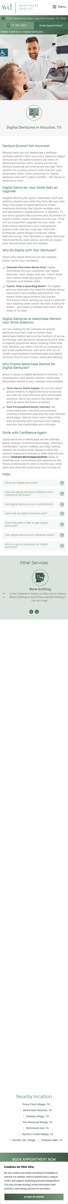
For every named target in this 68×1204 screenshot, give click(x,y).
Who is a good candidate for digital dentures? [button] (26, 546)
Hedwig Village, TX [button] (37, 1116)
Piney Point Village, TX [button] (36, 1104)
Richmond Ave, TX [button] (37, 1128)
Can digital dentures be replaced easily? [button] (30, 535)
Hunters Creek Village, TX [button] (37, 1134)
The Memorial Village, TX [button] (37, 1122)
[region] (34, 1183)
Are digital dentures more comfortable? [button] (29, 504)
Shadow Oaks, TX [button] (51, 1140)
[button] (4, 52)
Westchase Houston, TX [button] (37, 1110)
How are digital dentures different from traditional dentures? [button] (29, 493)
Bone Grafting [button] (34, 589)
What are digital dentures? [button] (21, 483)
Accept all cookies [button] (34, 1197)
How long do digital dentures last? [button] (26, 513)
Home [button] (4, 32)
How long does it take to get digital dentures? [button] (26, 524)
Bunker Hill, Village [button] (24, 1140)
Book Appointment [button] (51, 25)
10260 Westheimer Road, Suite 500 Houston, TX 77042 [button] (36, 18)
